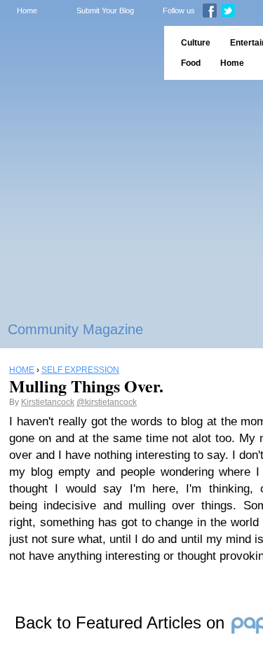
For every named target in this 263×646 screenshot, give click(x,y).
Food (191, 63)
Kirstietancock (47, 402)
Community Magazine (75, 329)
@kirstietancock (106, 402)
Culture (195, 43)
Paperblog (77, 53)
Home (27, 10)
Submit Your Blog (105, 10)
